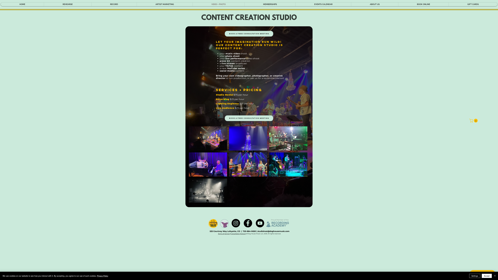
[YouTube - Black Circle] (260, 223)
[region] (249, 116)
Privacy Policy (102, 276)
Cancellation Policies (238, 234)
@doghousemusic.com (278, 231)
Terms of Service (224, 234)
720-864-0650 (250, 231)
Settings (474, 276)
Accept (487, 276)
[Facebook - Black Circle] (248, 223)
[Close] (494, 276)
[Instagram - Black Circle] (236, 223)
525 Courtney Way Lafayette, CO (225, 231)
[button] (474, 120)
